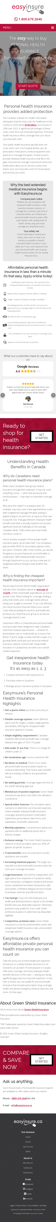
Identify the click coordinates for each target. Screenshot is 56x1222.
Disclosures (28, 1172)
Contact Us (28, 1168)
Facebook (29, 1184)
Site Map (43, 1205)
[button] (3, 395)
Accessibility (33, 1205)
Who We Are (28, 1163)
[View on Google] (28, 399)
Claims (27, 1151)
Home (28, 1137)
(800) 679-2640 (19, 1098)
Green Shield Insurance (36, 1009)
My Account (28, 1146)
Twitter (29, 1194)
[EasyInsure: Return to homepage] (28, 9)
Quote (28, 1141)
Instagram (29, 1189)
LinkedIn (29, 1198)
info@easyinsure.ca (21, 1105)
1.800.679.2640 (30, 19)
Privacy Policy (20, 1205)
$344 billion (31, 124)
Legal (12, 1205)
